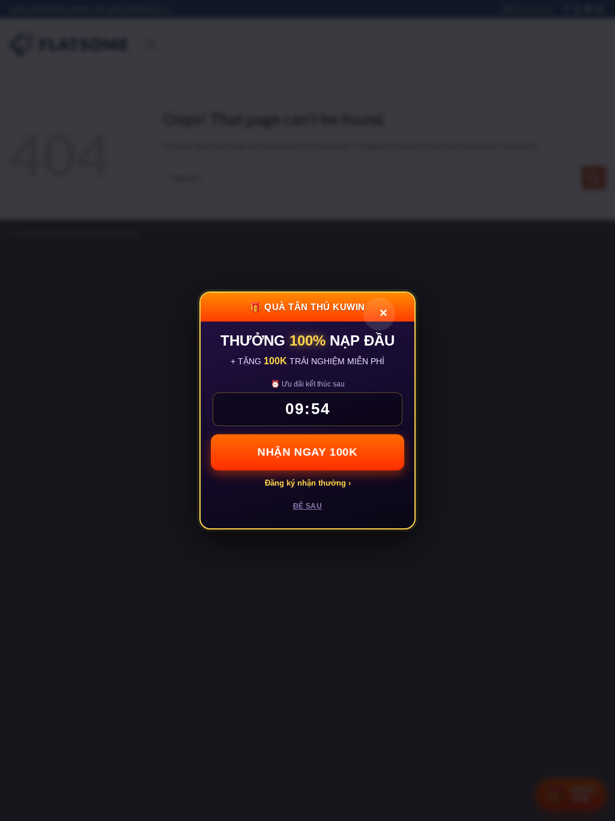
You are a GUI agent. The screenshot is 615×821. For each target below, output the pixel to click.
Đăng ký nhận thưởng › (308, 482)
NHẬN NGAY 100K (307, 451)
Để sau (307, 506)
